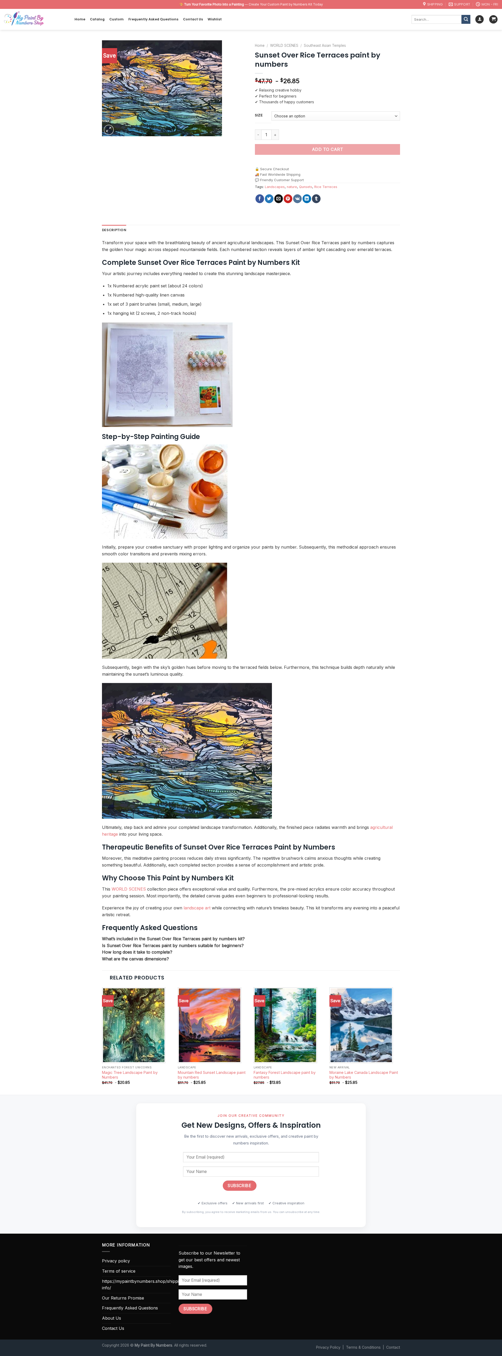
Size (259, 115)
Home (80, 19)
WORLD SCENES (284, 45)
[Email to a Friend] (278, 198)
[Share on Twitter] (269, 198)
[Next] (400, 1040)
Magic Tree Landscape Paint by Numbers (130, 1075)
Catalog (97, 19)
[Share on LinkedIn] (307, 198)
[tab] (114, 230)
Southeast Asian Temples (325, 45)
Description (114, 230)
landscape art (197, 907)
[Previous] (102, 1040)
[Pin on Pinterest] (288, 198)
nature (292, 187)
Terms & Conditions (363, 1347)
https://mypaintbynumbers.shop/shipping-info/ (143, 1285)
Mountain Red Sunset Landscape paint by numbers (212, 1075)
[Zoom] (109, 130)
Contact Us (193, 19)
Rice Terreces (325, 187)
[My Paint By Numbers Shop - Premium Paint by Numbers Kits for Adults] (35, 19)
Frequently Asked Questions (153, 19)
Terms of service (118, 1271)
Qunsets (305, 187)
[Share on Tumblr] (316, 198)
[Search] (465, 19)
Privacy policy (116, 1260)
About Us (111, 1318)
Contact (393, 1347)
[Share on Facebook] (259, 198)
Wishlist (215, 19)
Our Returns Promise (123, 1298)
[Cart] (493, 19)
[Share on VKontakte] (297, 198)
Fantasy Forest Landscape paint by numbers (285, 1075)
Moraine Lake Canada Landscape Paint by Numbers (363, 1075)
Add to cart (327, 149)
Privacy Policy (328, 1347)
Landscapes (275, 187)
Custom (116, 19)
